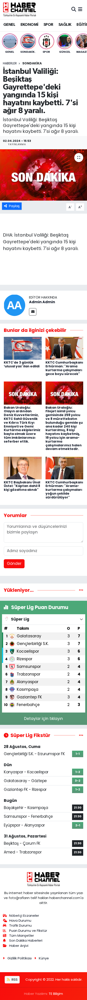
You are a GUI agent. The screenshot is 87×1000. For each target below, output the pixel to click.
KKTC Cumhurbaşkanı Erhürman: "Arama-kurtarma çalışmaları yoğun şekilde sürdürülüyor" (64, 490)
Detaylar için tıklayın (43, 718)
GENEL (9, 25)
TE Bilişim (56, 993)
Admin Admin (42, 302)
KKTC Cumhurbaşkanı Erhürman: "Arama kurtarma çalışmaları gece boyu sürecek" (64, 368)
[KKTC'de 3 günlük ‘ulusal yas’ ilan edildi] (23, 348)
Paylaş (14, 206)
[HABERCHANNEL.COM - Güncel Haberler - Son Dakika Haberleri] (19, 9)
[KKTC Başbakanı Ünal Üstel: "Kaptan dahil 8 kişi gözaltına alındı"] (23, 467)
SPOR (48, 25)
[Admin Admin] (14, 305)
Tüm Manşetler (21, 935)
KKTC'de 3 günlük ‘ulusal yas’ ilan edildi (21, 364)
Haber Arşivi (18, 945)
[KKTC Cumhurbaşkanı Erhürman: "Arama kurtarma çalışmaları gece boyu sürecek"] (64, 348)
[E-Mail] (32, 312)
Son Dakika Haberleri (25, 940)
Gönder (14, 563)
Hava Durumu (20, 920)
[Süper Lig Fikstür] (81, 735)
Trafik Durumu (20, 925)
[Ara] (73, 9)
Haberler (10, 63)
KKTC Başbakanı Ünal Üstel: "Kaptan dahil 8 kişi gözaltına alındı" (22, 486)
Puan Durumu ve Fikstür (28, 930)
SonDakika (32, 63)
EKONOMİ (29, 25)
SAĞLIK (64, 25)
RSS (14, 979)
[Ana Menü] (80, 9)
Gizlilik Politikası (19, 958)
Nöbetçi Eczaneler (24, 915)
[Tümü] (81, 590)
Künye (44, 958)
